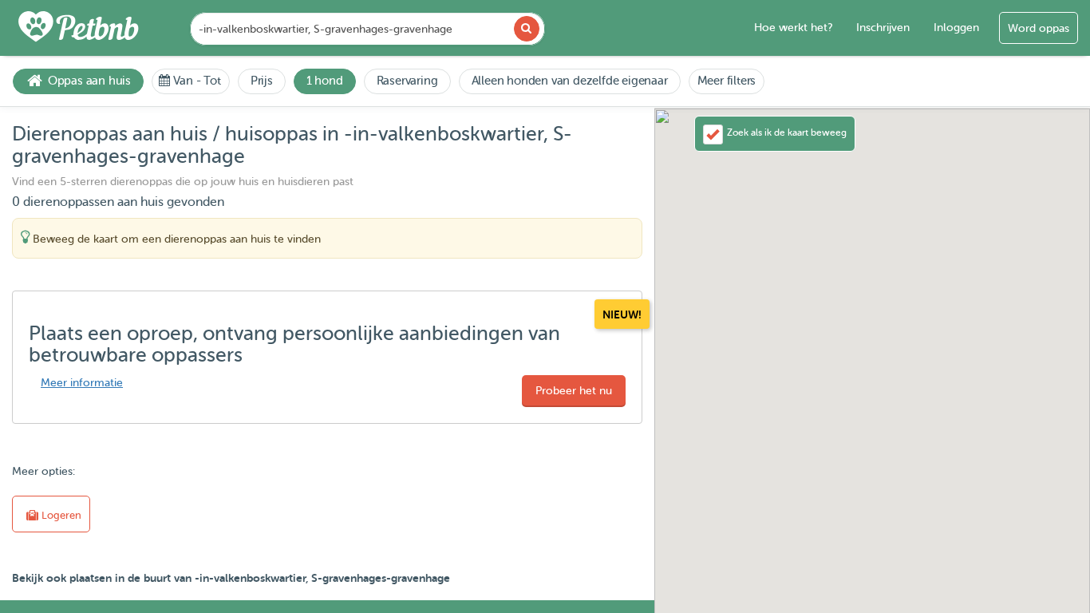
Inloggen (956, 28)
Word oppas (1038, 28)
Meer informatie (82, 383)
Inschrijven (883, 28)
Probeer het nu (573, 391)
